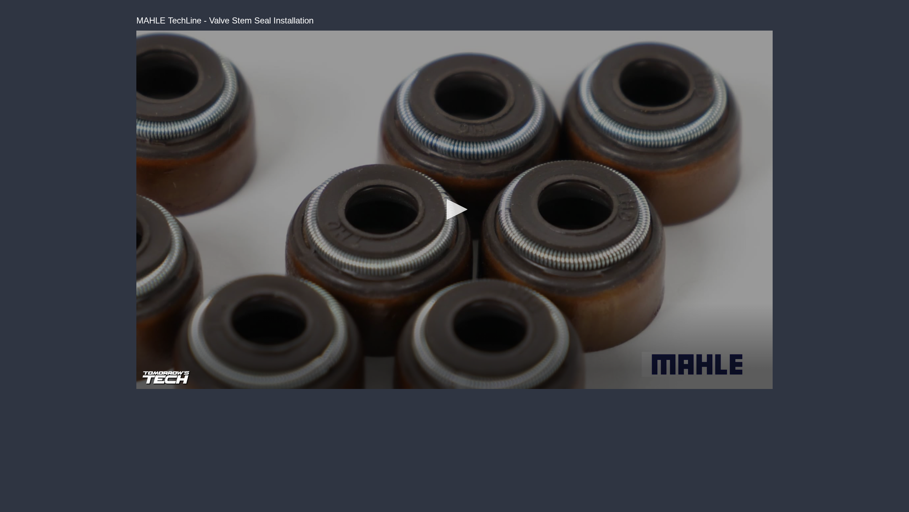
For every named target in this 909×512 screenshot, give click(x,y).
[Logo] (187, 377)
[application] (454, 210)
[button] (454, 209)
